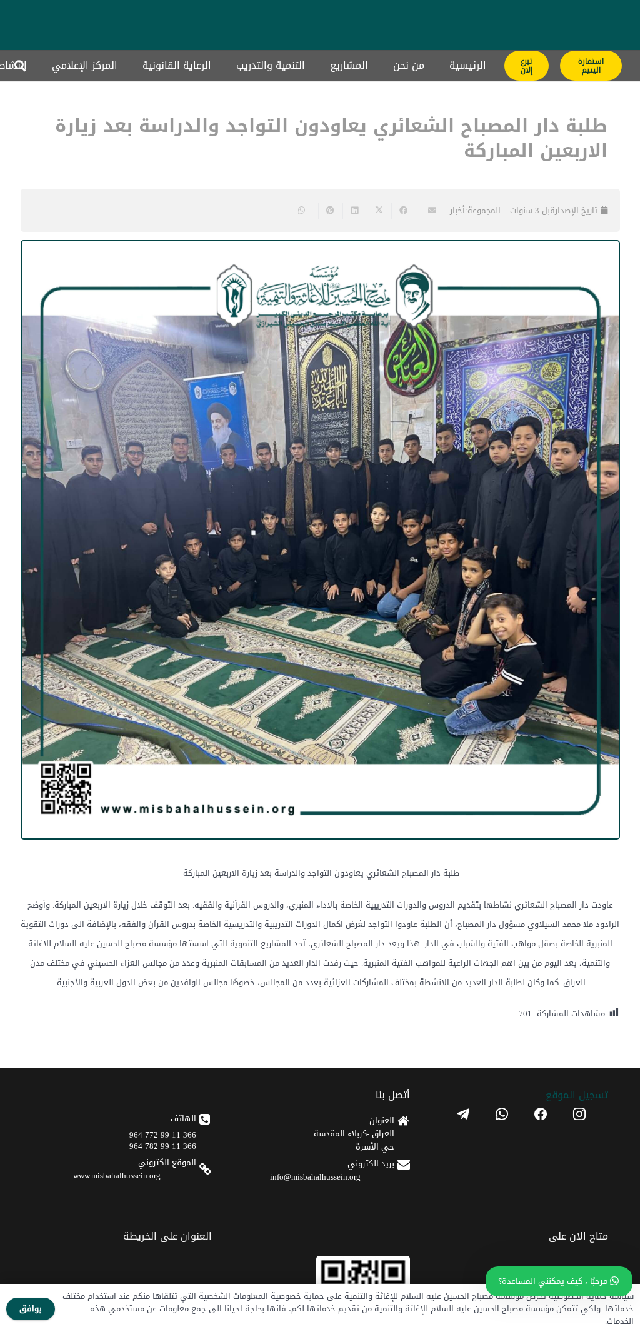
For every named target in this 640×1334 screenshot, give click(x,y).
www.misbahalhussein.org (117, 1175)
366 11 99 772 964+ (160, 1135)
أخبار (457, 210)
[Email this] (428, 211)
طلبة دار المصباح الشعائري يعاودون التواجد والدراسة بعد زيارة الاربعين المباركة (331, 139)
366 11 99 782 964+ (160, 1146)
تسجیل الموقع (577, 1095)
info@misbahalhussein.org (315, 1177)
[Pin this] (330, 211)
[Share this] (403, 211)
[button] (20, 65)
